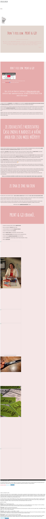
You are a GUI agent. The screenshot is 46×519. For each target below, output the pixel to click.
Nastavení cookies (3, 484)
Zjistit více (3, 82)
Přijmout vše (12, 484)
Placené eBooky (4, 19)
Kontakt (3, 21)
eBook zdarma (4, 20)
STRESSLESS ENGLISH (4, 1)
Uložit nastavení (2, 517)
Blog (2, 17)
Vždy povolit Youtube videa (14, 82)
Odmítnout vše (8, 484)
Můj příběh (3, 20)
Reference (3, 22)
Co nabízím (3, 18)
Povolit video (7, 82)
